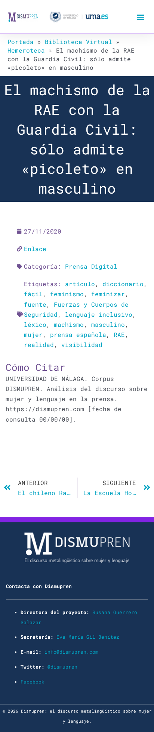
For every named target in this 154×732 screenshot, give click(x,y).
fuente (35, 304)
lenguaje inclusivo (98, 314)
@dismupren (62, 667)
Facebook (32, 682)
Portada (20, 42)
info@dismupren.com (71, 652)
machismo (69, 324)
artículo (80, 284)
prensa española (78, 334)
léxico (35, 324)
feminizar (108, 294)
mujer (33, 334)
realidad (39, 344)
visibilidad (81, 344)
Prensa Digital (91, 266)
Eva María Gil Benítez (87, 637)
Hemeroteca (26, 50)
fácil (33, 294)
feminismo (67, 294)
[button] (140, 17)
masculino (108, 324)
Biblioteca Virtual (78, 42)
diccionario (123, 284)
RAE (119, 334)
